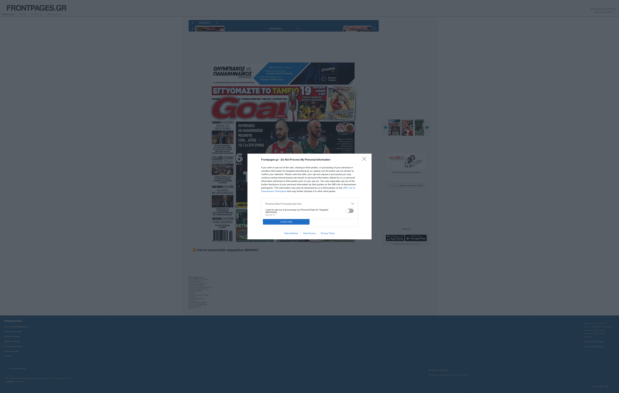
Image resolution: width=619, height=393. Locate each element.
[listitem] (309, 203)
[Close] (365, 160)
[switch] (349, 211)
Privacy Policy (328, 233)
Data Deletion (291, 233)
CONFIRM (286, 222)
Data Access (309, 233)
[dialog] (309, 196)
